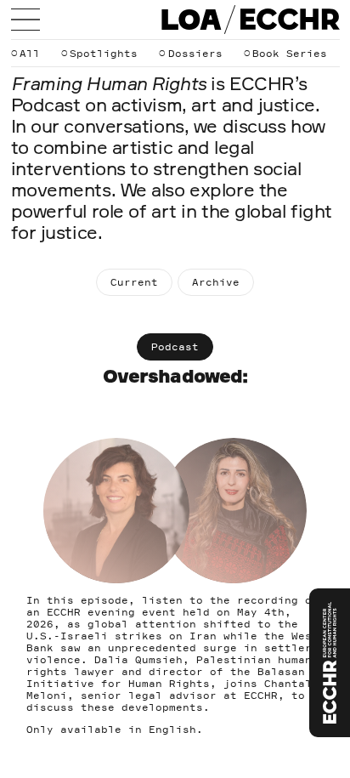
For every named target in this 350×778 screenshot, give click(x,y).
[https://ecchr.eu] (289, 19)
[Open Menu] (25, 20)
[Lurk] (329, 662)
